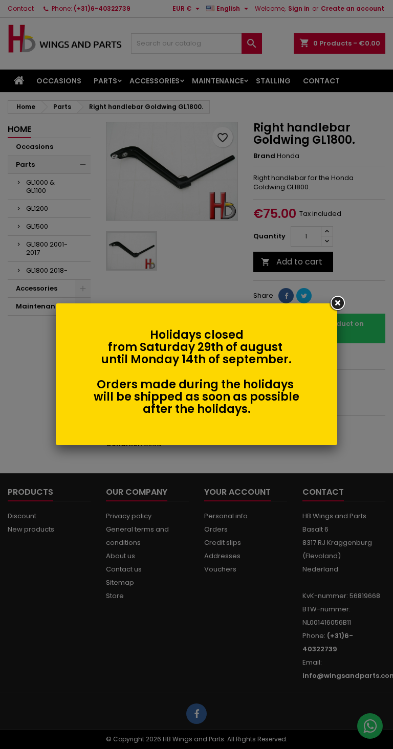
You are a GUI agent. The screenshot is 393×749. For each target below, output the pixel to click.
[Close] (337, 303)
